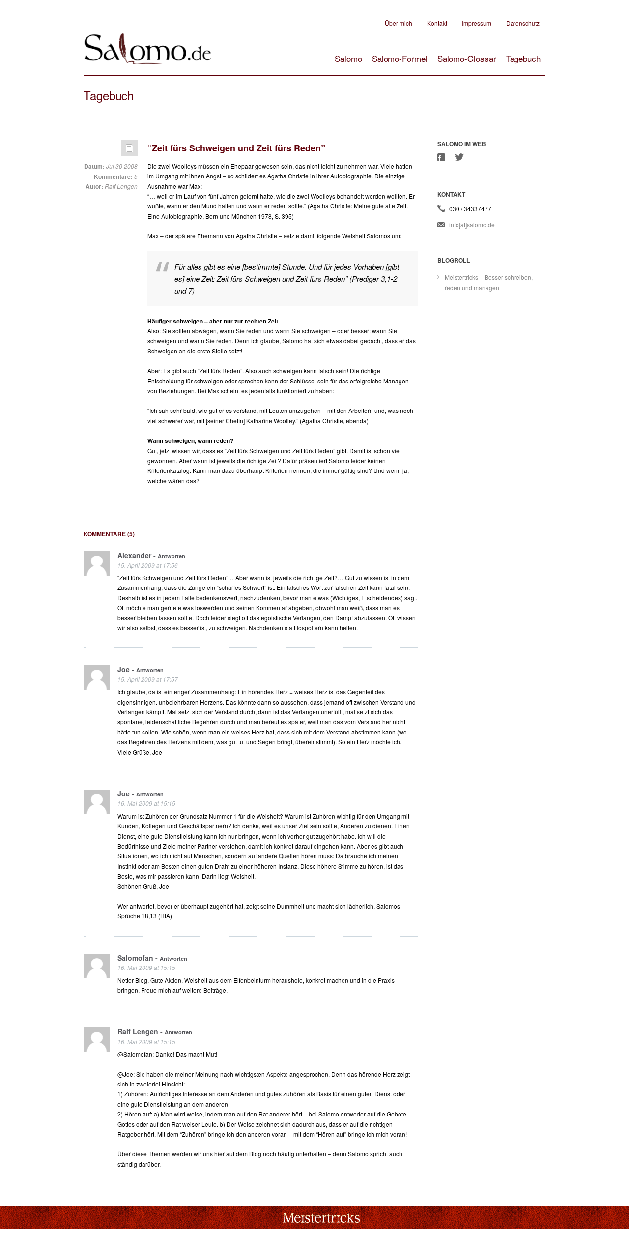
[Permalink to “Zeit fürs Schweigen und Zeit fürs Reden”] (129, 150)
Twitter (459, 157)
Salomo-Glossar (466, 58)
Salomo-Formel (400, 58)
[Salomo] (147, 54)
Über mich (398, 23)
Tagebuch (523, 58)
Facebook (442, 157)
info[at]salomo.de (472, 224)
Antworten (171, 555)
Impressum (476, 23)
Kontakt (437, 23)
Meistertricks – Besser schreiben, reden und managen (489, 282)
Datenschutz (523, 23)
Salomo (348, 58)
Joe (123, 669)
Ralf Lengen (121, 186)
